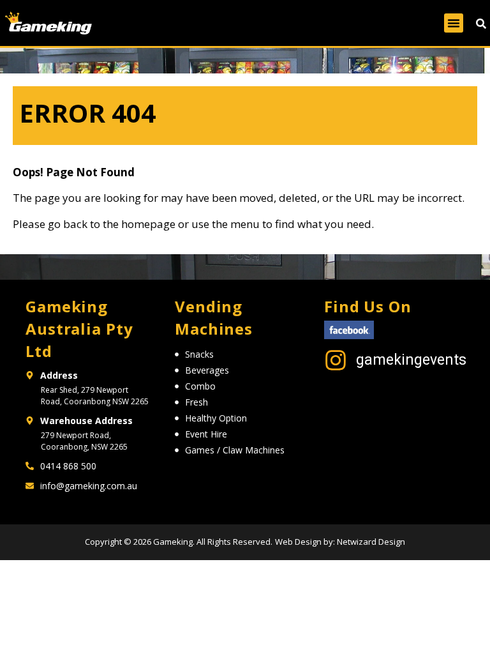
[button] (453, 23)
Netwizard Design (370, 541)
